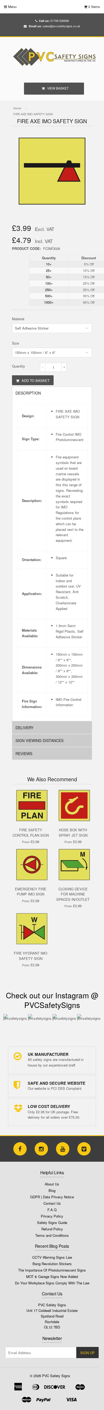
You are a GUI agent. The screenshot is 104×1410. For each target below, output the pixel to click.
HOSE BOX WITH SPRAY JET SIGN (73, 832)
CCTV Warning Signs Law (52, 1257)
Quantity (18, 366)
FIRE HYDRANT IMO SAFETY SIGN (30, 956)
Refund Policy (52, 1228)
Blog (52, 1190)
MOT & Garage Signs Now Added (52, 1276)
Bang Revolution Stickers (52, 1263)
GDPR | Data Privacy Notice (52, 1196)
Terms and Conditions (52, 1235)
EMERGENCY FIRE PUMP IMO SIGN (30, 891)
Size (15, 343)
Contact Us (52, 1203)
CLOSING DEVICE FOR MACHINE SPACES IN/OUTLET (73, 894)
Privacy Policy (52, 1216)
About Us (52, 1184)
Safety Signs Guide (52, 1222)
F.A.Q (52, 1209)
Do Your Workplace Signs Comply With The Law (52, 1282)
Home (17, 108)
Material (18, 318)
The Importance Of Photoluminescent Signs (52, 1270)
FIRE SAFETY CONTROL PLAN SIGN (31, 832)
